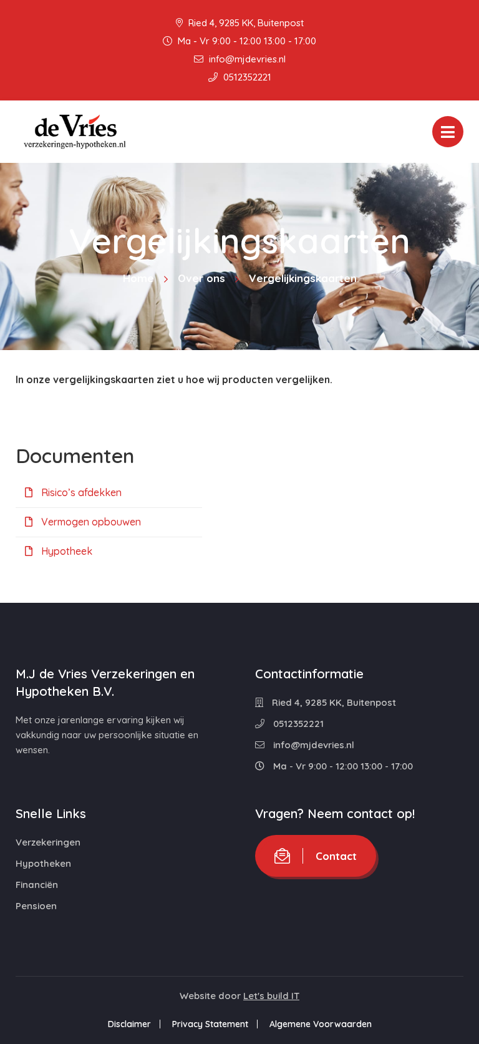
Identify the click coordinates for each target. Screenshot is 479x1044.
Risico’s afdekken (80, 492)
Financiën (37, 884)
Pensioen (36, 906)
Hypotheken (43, 863)
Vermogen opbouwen (90, 521)
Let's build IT (271, 996)
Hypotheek (65, 551)
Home (138, 278)
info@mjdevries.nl (246, 59)
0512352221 (246, 77)
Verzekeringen (48, 842)
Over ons (201, 278)
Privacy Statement (210, 1024)
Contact (336, 855)
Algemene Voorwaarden (320, 1024)
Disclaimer (129, 1024)
